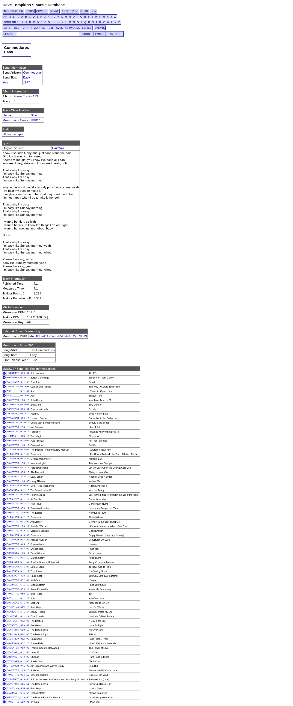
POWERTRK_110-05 (18, 702)
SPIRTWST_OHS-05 (18, 679)
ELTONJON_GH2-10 (18, 517)
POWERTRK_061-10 (18, 503)
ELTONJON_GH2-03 (18, 404)
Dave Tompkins (17, 5)
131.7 (31, 312)
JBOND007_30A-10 (18, 476)
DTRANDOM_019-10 (18, 418)
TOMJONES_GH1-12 (18, 571)
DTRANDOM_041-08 (18, 666)
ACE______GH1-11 (18, 598)
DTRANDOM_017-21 (18, 458)
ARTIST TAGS (70, 11)
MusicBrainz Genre (16, 120)
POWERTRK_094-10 (18, 675)
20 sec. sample (13, 134)
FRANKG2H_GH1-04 (18, 562)
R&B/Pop (37, 120)
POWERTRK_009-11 (18, 589)
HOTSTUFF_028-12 (18, 377)
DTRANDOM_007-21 (18, 540)
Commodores (32, 72)
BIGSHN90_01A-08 (18, 639)
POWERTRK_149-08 (18, 512)
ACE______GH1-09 (18, 395)
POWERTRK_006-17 (18, 508)
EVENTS (100, 27)
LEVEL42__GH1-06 (18, 652)
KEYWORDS (72, 27)
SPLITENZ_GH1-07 (18, 603)
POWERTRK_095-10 (18, 472)
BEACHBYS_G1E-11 (18, 684)
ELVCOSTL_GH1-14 (18, 616)
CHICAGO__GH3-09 (18, 657)
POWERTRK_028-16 (18, 531)
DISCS (30, 11)
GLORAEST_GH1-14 (18, 693)
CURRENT (40, 27)
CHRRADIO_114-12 (18, 553)
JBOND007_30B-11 (18, 576)
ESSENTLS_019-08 (18, 648)
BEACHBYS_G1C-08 (18, 634)
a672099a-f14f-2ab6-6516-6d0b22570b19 (58, 336)
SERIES (86, 27)
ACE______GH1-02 (18, 391)
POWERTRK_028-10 (18, 431)
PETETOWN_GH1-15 (18, 467)
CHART (27, 27)
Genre (7, 115)
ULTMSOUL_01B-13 (18, 436)
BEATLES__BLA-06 (18, 621)
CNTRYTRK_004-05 (18, 494)
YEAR (84, 11)
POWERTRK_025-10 (18, 422)
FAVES (59, 27)
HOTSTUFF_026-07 (18, 373)
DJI (51, 27)
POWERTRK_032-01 (18, 580)
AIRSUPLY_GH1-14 (18, 499)
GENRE (54, 11)
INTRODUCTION (13, 11)
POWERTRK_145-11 (18, 445)
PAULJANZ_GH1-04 (18, 382)
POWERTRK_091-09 (18, 521)
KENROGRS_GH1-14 (18, 612)
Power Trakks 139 (26, 96)
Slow (34, 115)
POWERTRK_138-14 (18, 463)
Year (6, 82)
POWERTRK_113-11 (18, 526)
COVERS (41, 11)
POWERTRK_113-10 (18, 670)
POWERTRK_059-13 (18, 594)
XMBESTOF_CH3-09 (18, 697)
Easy (26, 77)
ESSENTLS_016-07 (18, 409)
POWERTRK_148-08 (18, 481)
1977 (26, 82)
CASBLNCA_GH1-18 (18, 490)
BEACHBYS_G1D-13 (18, 630)
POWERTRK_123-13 (18, 400)
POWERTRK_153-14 (18, 427)
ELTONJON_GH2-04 (18, 454)
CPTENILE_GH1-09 (18, 386)
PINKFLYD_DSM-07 (18, 688)
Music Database (50, 5)
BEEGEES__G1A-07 (18, 625)
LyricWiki (58, 148)
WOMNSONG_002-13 (18, 643)
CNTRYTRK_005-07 (18, 549)
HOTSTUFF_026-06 (18, 440)
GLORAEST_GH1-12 (18, 585)
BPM (94, 11)
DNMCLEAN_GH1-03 (18, 567)
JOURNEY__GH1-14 (18, 413)
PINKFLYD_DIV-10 (18, 607)
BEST (17, 27)
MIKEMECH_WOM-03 (18, 485)
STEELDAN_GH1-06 (18, 661)
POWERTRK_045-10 (18, 544)
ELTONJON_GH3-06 (18, 535)
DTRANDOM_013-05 (18, 449)
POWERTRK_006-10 (18, 558)
